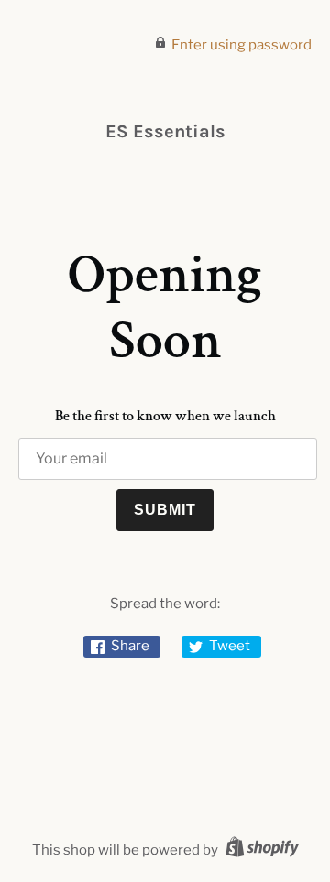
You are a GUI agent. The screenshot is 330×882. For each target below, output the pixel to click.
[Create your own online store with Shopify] (260, 850)
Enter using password (241, 45)
